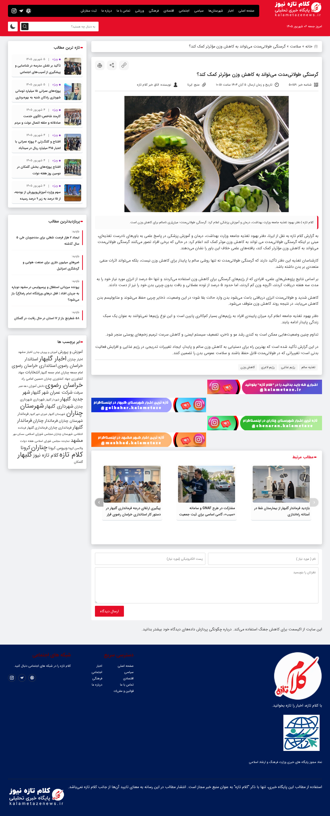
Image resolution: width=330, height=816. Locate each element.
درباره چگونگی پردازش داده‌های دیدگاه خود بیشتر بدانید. (187, 629)
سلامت (295, 46)
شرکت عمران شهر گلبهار (51, 392)
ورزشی (139, 10)
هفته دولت (27, 441)
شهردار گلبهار (52, 400)
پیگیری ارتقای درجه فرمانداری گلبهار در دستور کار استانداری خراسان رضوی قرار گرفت (133, 514)
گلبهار (25, 455)
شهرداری (39, 399)
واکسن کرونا (75, 448)
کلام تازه (296, 236)
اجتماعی (184, 10)
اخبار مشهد (25, 352)
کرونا (25, 448)
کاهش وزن (248, 367)
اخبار (231, 10)
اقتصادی (169, 10)
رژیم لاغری (268, 367)
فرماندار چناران (45, 421)
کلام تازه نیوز (45, 455)
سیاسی (199, 10)
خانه (308, 46)
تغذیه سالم (308, 367)
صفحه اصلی (246, 10)
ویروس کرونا (57, 448)
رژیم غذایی (288, 367)
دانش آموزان (36, 386)
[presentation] (314, 502)
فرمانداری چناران (60, 427)
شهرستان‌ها (215, 10)
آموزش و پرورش (70, 352)
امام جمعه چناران (72, 372)
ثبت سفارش (89, 10)
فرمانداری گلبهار (37, 427)
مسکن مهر (18, 434)
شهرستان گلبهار (56, 414)
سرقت (78, 393)
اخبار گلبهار (52, 359)
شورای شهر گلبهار (38, 414)
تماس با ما (123, 10)
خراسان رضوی (64, 385)
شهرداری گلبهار (59, 406)
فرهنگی (154, 10)
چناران (39, 447)
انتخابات (32, 372)
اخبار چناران (75, 359)
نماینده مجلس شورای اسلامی (52, 441)
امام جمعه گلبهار (50, 372)
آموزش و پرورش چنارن (45, 352)
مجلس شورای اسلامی (39, 434)
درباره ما (106, 10)
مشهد (77, 440)
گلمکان (78, 462)
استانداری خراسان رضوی (34, 365)
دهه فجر (23, 386)
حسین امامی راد (32, 378)
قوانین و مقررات (124, 691)
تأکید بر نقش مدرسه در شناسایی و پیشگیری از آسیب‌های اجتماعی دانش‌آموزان (38, 72)
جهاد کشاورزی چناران (57, 379)
